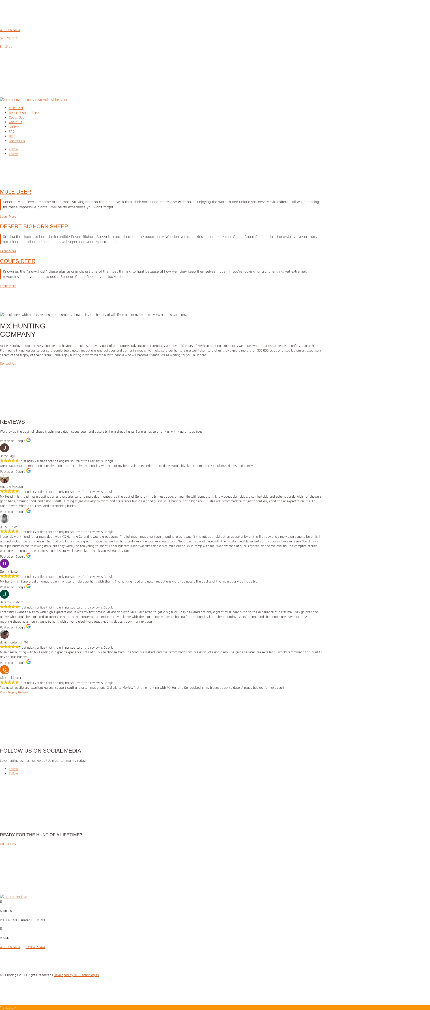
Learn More (8, 216)
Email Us (6, 46)
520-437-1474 (9, 38)
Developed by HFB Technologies (76, 975)
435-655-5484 (10, 30)
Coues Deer (17, 117)
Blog (12, 136)
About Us (15, 122)
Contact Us (17, 141)
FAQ (12, 131)
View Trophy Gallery (14, 692)
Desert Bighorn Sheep (25, 112)
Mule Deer (16, 108)
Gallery (14, 127)
